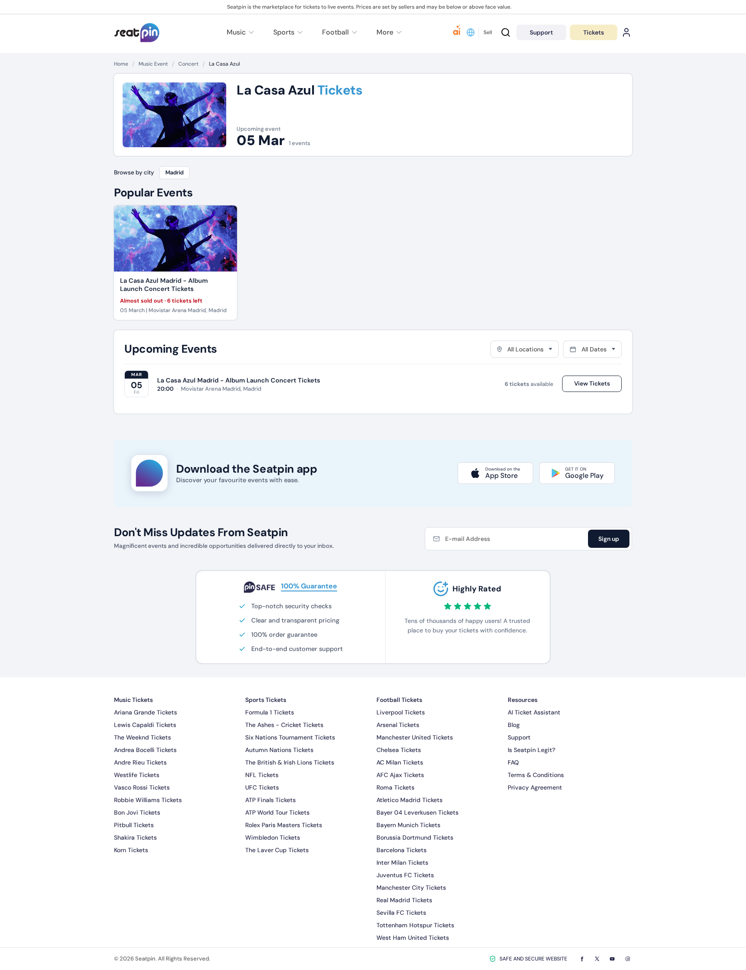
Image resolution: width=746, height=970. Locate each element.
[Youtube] (612, 958)
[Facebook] (582, 958)
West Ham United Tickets (412, 938)
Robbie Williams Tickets (148, 800)
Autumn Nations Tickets (279, 750)
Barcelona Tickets (401, 850)
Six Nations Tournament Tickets (290, 737)
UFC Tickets (262, 787)
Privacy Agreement (535, 787)
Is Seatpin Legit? (531, 750)
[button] (388, 32)
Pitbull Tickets (134, 825)
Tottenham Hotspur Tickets (415, 925)
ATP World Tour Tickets (277, 812)
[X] (597, 959)
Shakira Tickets (135, 837)
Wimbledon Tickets (272, 837)
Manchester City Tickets (411, 887)
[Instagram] (627, 958)
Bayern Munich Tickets (408, 825)
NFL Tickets (261, 775)
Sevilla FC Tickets (401, 912)
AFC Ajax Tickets (400, 775)
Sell (488, 32)
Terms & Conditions (536, 775)
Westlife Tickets (136, 775)
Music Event (153, 63)
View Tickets (592, 383)
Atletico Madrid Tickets (409, 800)
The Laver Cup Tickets (277, 850)
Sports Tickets (265, 700)
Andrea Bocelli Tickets (145, 750)
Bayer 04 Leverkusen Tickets (417, 812)
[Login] (626, 32)
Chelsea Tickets (398, 750)
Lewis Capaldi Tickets (145, 725)
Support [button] (541, 32)
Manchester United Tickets (414, 737)
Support (519, 737)
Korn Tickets (131, 850)
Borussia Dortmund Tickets (414, 837)
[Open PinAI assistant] (456, 32)
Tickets (593, 32)
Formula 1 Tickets (269, 712)
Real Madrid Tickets (404, 900)
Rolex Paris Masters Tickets (283, 825)
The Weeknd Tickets (142, 737)
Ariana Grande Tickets (145, 712)
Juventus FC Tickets (405, 875)
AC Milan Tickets (399, 762)
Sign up (608, 539)
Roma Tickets (395, 787)
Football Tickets (399, 700)
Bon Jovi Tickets (137, 812)
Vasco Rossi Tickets (142, 787)
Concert (188, 63)
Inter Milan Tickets (402, 862)
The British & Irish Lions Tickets (289, 762)
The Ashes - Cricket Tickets (284, 725)
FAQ (513, 762)
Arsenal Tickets (397, 725)
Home (121, 63)
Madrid (174, 172)
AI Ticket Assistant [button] (534, 712)
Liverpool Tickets (400, 712)
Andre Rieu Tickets (140, 762)
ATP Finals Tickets (270, 800)
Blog (514, 725)
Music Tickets (133, 700)
